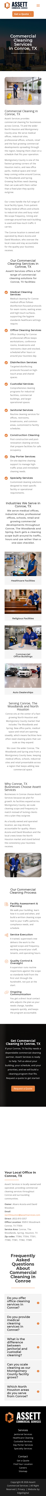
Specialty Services (21, 477)
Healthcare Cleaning (23, 1437)
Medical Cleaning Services (21, 293)
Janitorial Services (21, 410)
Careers (23, 1467)
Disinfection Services (23, 362)
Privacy (21, 1489)
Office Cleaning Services (25, 330)
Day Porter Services (22, 456)
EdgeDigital (23, 1492)
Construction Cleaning (24, 435)
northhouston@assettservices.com (22, 1215)
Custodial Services (21, 383)
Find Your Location (23, 1464)
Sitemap (23, 1471)
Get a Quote (21, 14)
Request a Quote (23, 1088)
